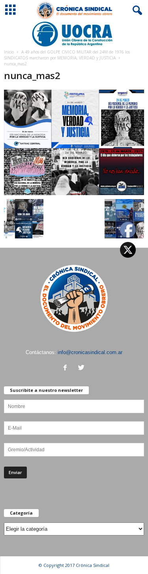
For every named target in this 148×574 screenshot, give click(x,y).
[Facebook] (67, 368)
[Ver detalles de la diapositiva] (74, 34)
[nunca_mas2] (74, 143)
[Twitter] (82, 368)
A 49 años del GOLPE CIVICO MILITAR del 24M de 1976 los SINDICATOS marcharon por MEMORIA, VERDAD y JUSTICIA (67, 55)
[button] (135, 10)
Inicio (9, 52)
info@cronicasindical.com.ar (90, 352)
